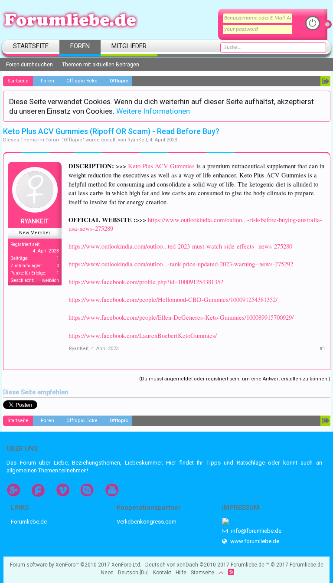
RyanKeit (137, 140)
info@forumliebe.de (255, 530)
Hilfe (181, 573)
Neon (107, 573)
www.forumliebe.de (254, 541)
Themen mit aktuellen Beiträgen (100, 65)
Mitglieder (129, 46)
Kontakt (162, 573)
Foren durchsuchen (29, 65)
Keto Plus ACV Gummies (161, 166)
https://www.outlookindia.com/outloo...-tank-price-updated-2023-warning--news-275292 (181, 264)
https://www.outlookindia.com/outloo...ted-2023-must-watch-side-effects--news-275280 (180, 246)
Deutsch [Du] (133, 573)
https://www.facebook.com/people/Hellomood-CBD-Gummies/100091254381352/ (173, 299)
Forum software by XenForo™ (75, 565)
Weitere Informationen (153, 111)
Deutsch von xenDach (187, 565)
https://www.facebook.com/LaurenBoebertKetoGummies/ (143, 335)
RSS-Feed (231, 572)
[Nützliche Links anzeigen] (325, 81)
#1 (322, 348)
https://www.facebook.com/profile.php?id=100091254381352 (146, 282)
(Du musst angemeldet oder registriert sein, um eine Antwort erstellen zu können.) (234, 379)
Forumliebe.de (29, 521)
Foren (80, 46)
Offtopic (73, 140)
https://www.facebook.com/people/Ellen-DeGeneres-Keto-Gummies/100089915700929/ (181, 317)
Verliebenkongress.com (146, 521)
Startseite (31, 46)
